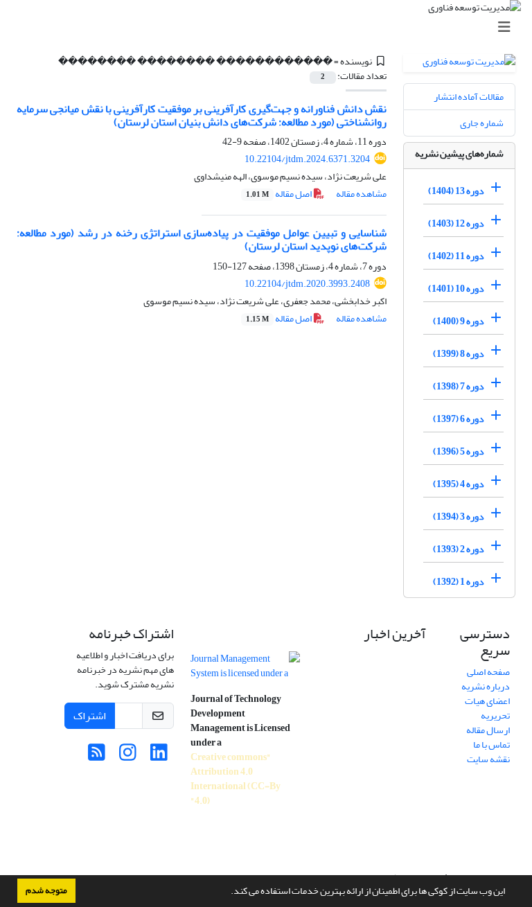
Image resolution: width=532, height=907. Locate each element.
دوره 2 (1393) (458, 549)
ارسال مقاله (488, 730)
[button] (227, 892)
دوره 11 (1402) (456, 256)
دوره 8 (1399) (458, 353)
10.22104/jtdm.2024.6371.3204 (307, 159)
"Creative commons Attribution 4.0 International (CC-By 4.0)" (235, 779)
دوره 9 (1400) (458, 321)
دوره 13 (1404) (456, 191)
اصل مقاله (279, 193)
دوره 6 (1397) (458, 419)
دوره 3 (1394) (458, 516)
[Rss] (97, 756)
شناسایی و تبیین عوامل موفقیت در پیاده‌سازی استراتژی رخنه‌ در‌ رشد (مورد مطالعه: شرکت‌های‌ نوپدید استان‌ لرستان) (202, 239)
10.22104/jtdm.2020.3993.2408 (307, 283)
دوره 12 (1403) (456, 223)
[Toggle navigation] (270, 27)
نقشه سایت (488, 759)
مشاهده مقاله (361, 193)
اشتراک (89, 715)
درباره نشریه (485, 686)
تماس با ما (491, 744)
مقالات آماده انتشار (469, 96)
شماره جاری (482, 123)
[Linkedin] (159, 756)
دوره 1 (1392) (458, 581)
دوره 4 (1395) (458, 484)
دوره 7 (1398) (458, 386)
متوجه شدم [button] (46, 890)
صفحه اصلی (488, 671)
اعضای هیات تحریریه (487, 708)
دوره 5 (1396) (458, 451)
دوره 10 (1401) (456, 288)
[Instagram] (128, 756)
